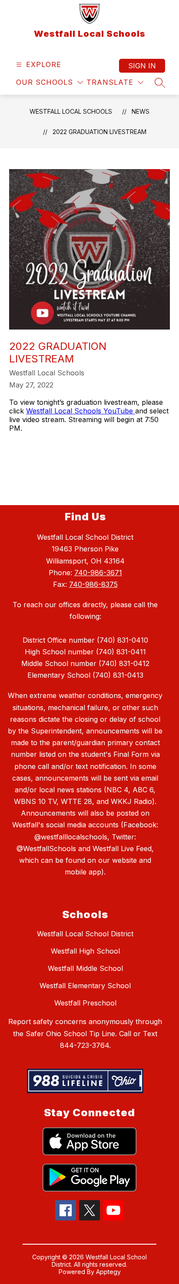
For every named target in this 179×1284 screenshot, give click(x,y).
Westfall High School (85, 951)
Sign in (142, 65)
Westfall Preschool (85, 1003)
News (140, 111)
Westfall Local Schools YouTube (80, 411)
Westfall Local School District (85, 933)
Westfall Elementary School (85, 985)
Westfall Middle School (85, 968)
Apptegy (108, 1271)
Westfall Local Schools (71, 111)
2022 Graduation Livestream (99, 131)
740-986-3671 (98, 572)
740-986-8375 (93, 584)
